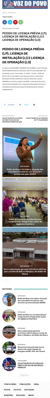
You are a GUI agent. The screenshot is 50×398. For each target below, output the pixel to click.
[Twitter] (10, 22)
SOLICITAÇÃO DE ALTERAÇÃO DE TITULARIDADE (37, 119)
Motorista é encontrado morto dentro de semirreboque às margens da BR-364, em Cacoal (31, 349)
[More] (34, 104)
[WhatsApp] (20, 22)
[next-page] (7, 281)
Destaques (24, 166)
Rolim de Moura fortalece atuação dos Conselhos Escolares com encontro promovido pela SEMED (25, 171)
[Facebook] (4, 22)
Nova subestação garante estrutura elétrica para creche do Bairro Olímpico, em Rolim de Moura (25, 271)
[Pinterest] (15, 22)
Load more (24, 375)
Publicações (12, 13)
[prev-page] (3, 281)
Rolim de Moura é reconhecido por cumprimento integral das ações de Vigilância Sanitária (25, 221)
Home (4, 13)
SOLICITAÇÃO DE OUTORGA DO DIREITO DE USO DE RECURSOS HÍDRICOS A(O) (12, 120)
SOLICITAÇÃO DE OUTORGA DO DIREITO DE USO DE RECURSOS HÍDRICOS (30, 365)
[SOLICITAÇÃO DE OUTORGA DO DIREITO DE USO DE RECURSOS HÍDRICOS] (9, 364)
